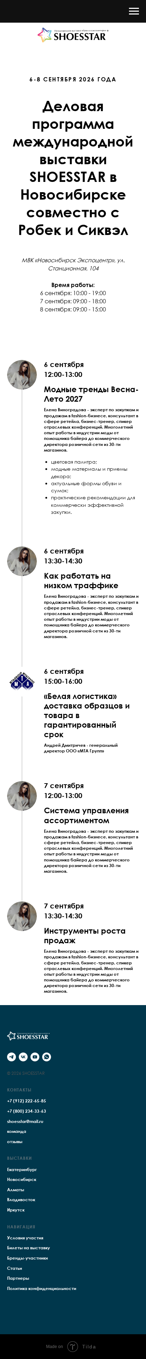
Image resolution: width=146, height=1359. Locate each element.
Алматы (15, 1189)
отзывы (14, 1141)
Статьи (14, 1268)
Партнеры (18, 1278)
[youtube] (34, 1057)
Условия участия (25, 1237)
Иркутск (15, 1209)
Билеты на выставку (28, 1247)
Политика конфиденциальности (41, 1288)
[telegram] (11, 1057)
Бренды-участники (27, 1258)
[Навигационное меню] (134, 11)
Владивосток (21, 1199)
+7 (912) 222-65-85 (26, 1100)
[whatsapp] (46, 1057)
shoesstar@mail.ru (25, 1121)
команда (16, 1131)
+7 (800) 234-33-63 (26, 1111)
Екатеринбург (22, 1169)
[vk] (23, 1057)
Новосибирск (21, 1179)
